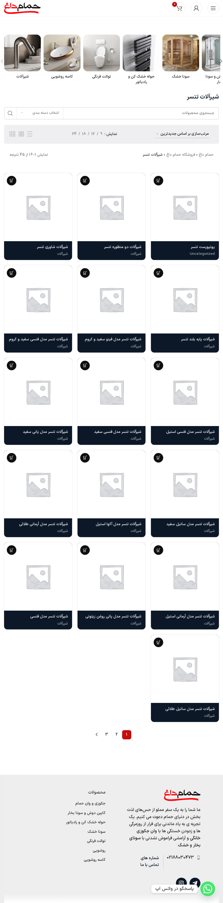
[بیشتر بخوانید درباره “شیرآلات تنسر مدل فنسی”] (11, 550)
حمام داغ (206, 155)
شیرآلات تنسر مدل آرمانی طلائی (43, 524)
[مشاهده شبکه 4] (12, 134)
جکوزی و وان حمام (90, 803)
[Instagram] (181, 883)
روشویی (99, 850)
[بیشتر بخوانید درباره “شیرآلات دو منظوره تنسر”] (85, 180)
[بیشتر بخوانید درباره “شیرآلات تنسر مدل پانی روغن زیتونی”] (85, 550)
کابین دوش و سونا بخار (87, 813)
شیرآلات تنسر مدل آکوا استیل (118, 524)
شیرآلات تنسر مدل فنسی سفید (117, 432)
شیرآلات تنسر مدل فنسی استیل (190, 432)
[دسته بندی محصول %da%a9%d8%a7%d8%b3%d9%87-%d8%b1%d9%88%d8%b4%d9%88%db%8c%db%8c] (62, 58)
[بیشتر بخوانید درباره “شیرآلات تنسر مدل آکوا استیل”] (85, 458)
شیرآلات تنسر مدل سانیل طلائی (190, 709)
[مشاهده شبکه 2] (21, 134)
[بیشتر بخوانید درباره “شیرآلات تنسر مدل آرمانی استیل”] (158, 550)
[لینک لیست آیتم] (181, 857)
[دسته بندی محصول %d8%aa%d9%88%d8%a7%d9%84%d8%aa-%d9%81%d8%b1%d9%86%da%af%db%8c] (101, 58)
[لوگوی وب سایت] (22, 8)
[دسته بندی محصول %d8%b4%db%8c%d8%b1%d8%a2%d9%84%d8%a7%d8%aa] (22, 58)
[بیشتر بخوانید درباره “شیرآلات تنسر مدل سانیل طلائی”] (158, 642)
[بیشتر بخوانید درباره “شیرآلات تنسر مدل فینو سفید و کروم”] (85, 273)
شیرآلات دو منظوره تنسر (122, 247)
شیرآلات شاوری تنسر (52, 247)
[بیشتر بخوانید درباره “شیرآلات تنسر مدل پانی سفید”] (11, 365)
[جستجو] (10, 113)
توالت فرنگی (96, 841)
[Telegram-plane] (195, 883)
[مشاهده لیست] (29, 134)
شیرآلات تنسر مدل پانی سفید (45, 432)
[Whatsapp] (207, 888)
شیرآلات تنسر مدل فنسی (49, 616)
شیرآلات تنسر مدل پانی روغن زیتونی (113, 616)
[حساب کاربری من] (196, 8)
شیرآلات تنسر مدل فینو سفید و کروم (113, 339)
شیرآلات (136, 254)
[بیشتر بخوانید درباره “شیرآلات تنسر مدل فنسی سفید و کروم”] (11, 273)
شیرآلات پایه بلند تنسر (198, 339)
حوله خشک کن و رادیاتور (86, 822)
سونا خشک (97, 832)
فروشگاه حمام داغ (180, 155)
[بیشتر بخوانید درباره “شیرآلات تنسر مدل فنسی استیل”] (158, 365)
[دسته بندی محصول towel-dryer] (141, 61)
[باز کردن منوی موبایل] (213, 8)
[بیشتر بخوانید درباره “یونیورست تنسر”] (158, 180)
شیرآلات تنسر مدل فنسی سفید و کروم (38, 339)
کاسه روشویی (95, 860)
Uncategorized (202, 254)
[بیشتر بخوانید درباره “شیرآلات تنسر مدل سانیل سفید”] (158, 458)
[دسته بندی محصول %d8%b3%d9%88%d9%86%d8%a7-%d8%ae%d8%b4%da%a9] (180, 58)
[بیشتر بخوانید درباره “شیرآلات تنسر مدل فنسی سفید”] (85, 365)
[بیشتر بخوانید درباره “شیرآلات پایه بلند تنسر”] (158, 273)
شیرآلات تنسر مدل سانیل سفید (190, 524)
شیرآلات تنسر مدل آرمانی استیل (190, 616)
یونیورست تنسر (203, 247)
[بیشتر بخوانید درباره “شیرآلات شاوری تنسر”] (11, 180)
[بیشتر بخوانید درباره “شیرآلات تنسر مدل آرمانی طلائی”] (11, 458)
